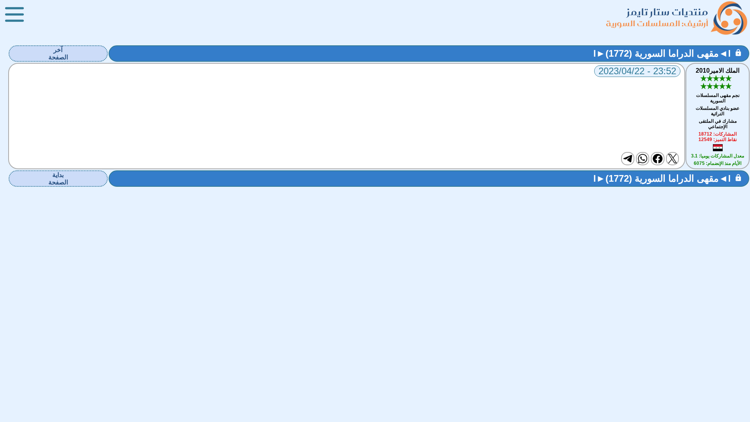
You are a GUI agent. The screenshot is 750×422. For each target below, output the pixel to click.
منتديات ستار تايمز (667, 12)
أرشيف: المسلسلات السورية (657, 23)
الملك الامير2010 (717, 70)
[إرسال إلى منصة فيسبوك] (657, 158)
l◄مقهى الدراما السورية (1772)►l (662, 53)
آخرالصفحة (58, 53)
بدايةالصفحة (58, 179)
